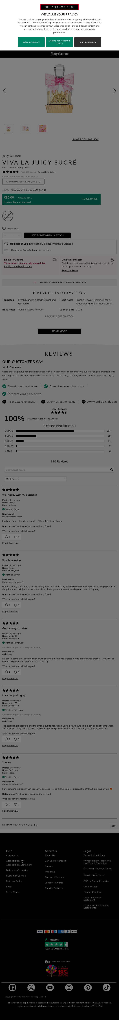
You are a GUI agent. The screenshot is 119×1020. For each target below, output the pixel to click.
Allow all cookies (31, 42)
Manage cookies (88, 42)
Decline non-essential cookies (59, 42)
